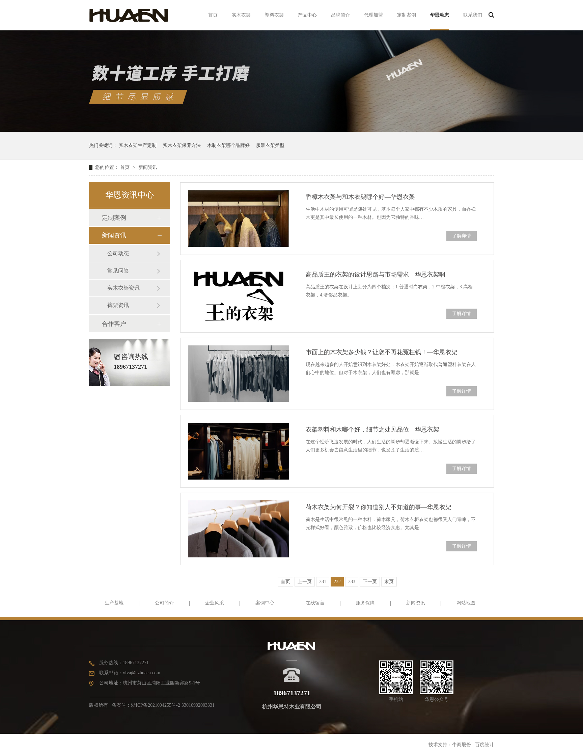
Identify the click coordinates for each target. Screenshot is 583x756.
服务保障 (365, 602)
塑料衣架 (274, 15)
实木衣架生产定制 (138, 145)
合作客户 (114, 323)
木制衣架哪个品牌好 (228, 145)
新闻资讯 (147, 167)
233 (351, 581)
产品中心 (307, 15)
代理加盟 (373, 15)
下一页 (370, 581)
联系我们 (472, 15)
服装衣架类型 (270, 145)
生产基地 (114, 602)
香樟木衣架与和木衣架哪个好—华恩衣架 (360, 196)
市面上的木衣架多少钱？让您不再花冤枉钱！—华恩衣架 (381, 352)
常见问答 (118, 270)
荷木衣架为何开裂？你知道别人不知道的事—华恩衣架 (378, 507)
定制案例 (406, 15)
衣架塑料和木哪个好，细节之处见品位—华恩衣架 (372, 429)
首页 (213, 15)
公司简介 (164, 602)
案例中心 (264, 602)
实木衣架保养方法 (182, 145)
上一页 (305, 581)
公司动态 (118, 253)
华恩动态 (439, 15)
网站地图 (465, 602)
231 (322, 581)
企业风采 (214, 602)
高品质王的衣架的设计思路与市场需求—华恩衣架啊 (375, 274)
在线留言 (315, 602)
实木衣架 (241, 15)
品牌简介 (340, 15)
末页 (389, 581)
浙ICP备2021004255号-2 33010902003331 (173, 705)
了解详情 (461, 235)
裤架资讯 (118, 305)
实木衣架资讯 (123, 288)
